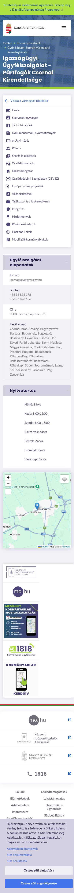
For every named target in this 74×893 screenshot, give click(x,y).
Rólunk (20, 791)
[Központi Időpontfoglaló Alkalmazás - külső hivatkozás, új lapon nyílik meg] (37, 738)
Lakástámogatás (54, 798)
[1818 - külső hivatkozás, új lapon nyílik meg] (37, 774)
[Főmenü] (63, 28)
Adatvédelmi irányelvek (22, 848)
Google (66, 546)
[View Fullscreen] (8, 492)
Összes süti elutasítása (39, 870)
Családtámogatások (54, 791)
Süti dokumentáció (19, 854)
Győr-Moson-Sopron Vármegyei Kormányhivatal (28, 50)
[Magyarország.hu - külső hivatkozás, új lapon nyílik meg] (37, 720)
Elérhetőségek (20, 798)
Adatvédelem (20, 805)
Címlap (7, 43)
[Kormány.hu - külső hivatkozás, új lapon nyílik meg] (37, 756)
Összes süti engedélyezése (39, 883)
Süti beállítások (17, 861)
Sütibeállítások (54, 815)
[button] (37, 262)
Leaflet (44, 546)
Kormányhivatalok (29, 28)
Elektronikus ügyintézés (54, 807)
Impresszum (20, 811)
